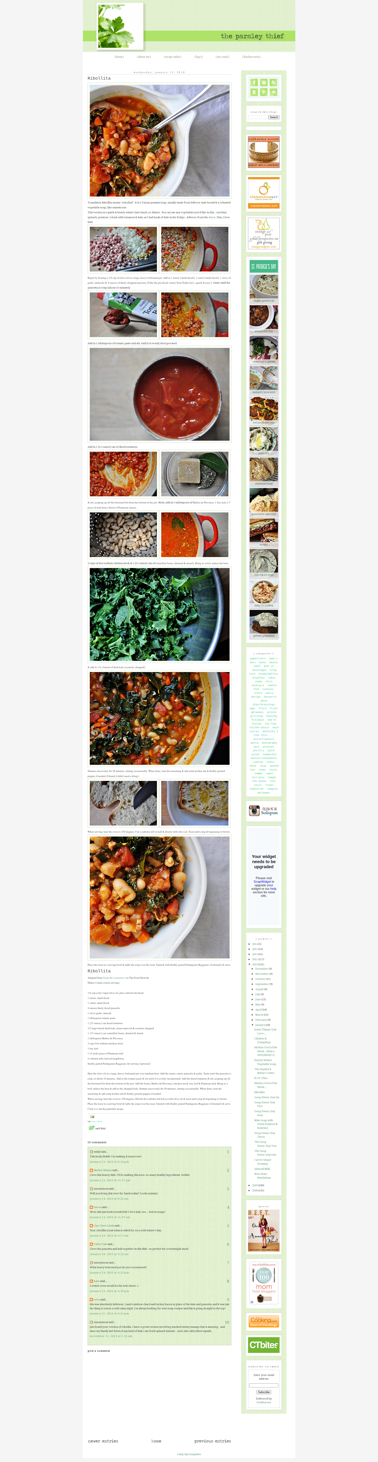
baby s (273, 658)
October (260, 978)
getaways (257, 712)
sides (270, 762)
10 (227, 1322)
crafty (258, 693)
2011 (255, 959)
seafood (258, 762)
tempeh (272, 777)
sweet (269, 773)
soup (93, 1121)
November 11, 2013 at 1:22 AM (111, 1336)
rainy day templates (189, 1454)
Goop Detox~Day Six (266, 1097)
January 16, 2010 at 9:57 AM (109, 1235)
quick (271, 750)
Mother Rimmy (103, 1170)
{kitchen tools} (251, 56)
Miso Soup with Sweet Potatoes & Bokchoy (266, 1124)
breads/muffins (268, 674)
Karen (97, 1207)
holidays (258, 719)
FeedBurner (264, 1402)
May (258, 1004)
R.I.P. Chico (261, 1078)
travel (269, 785)
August (259, 989)
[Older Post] (212, 1442)
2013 (255, 949)
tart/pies (258, 777)
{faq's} (198, 56)
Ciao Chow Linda (104, 1225)
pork (256, 747)
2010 (255, 964)
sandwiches (269, 754)
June (258, 999)
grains (272, 712)
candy (258, 681)
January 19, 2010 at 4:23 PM (109, 1272)
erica (97, 1299)
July (258, 994)
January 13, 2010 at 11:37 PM (110, 1180)
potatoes (268, 747)
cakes (271, 678)
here (96, 1109)
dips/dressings (264, 704)
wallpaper (264, 793)
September (262, 984)
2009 (255, 1185)
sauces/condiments (263, 758)
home (119, 56)
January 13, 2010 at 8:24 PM (109, 1161)
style (273, 769)
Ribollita (99, 78)
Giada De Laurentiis (113, 977)
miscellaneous (264, 739)
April (258, 1009)
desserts (270, 696)
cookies (267, 689)
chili (269, 681)
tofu (272, 781)
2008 (255, 1190)
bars (253, 662)
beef (257, 666)
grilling (256, 716)
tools (258, 785)
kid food (270, 724)
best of (269, 666)
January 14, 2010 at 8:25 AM (109, 1198)
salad (255, 754)
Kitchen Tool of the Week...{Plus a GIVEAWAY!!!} (265, 1051)
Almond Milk (262, 1168)
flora (263, 708)
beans (262, 662)
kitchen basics (259, 727)
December (262, 968)
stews (262, 770)
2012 (255, 954)
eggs (252, 708)
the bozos (259, 781)
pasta (254, 742)
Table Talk (100, 1244)
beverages (259, 670)
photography (269, 743)
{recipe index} (173, 56)
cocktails (258, 685)
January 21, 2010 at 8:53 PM (109, 1313)
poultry (258, 750)
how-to (272, 720)
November (262, 973)
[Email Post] (92, 1116)
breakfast (258, 678)
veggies (99, 1121)
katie (97, 1281)
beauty (274, 662)
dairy (270, 693)
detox (211, 217)
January (260, 1024)
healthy (271, 716)
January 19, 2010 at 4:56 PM (109, 1291)
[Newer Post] (103, 1442)
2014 (255, 943)
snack (252, 766)
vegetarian (256, 789)
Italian (256, 724)
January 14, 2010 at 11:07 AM (110, 1217)
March (259, 1014)
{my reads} (222, 56)
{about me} (144, 56)
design (255, 696)
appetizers (258, 658)
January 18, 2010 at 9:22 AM (109, 1254)
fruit (274, 708)
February (261, 1019)
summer (259, 773)
